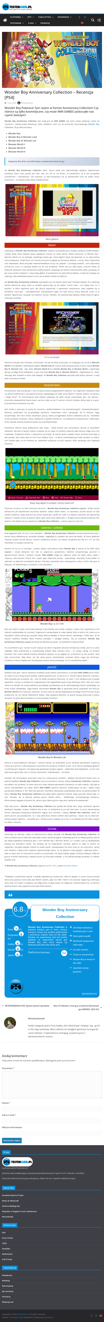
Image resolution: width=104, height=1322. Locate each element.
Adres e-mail (9, 1115)
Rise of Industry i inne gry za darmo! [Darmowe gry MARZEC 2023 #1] (76, 1007)
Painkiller (6, 1248)
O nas (31, 23)
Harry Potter (7, 1238)
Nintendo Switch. (70, 865)
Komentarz (8, 1068)
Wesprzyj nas (7, 1302)
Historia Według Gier (11, 1206)
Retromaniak (7, 1216)
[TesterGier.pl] (5, 20)
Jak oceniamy (7, 1291)
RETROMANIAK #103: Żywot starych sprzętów (27, 1005)
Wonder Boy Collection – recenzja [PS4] (31, 894)
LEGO (4, 1243)
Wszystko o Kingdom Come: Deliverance (19, 1211)
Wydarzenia (63, 17)
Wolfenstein (7, 1254)
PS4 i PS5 (52, 865)
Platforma (15, 17)
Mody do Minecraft (10, 1201)
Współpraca (7, 1275)
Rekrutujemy (7, 1286)
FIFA (3, 1232)
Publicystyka (44, 17)
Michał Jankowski (27, 103)
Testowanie (15, 23)
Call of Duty (7, 1259)
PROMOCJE (45, 23)
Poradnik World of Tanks (12, 1195)
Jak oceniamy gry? (89, 993)
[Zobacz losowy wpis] (99, 20)
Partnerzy (6, 1296)
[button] (22, 17)
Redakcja (6, 1280)
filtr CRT (88, 539)
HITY (29, 17)
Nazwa (6, 1103)
